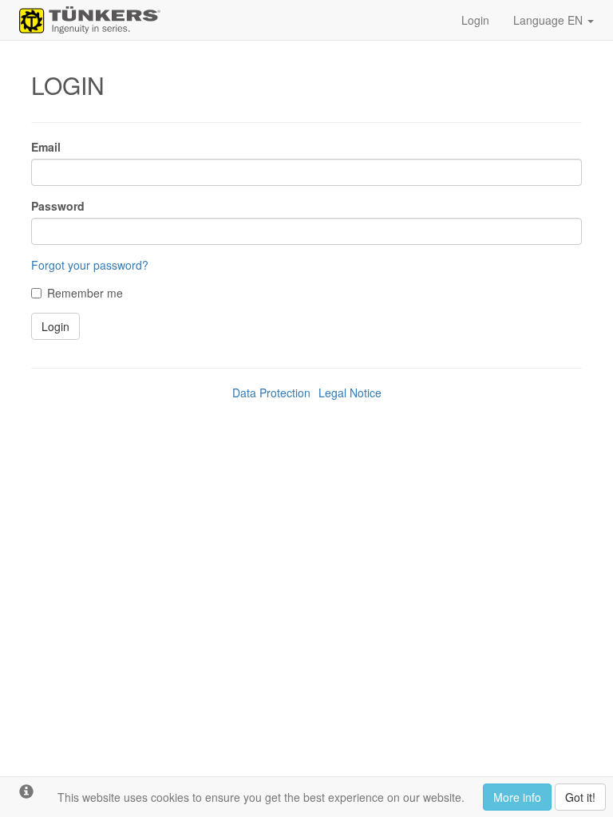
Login (475, 20)
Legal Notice (350, 393)
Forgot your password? (89, 265)
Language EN (549, 20)
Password (58, 206)
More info (517, 797)
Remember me (85, 293)
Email (46, 147)
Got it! (580, 797)
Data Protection (271, 393)
